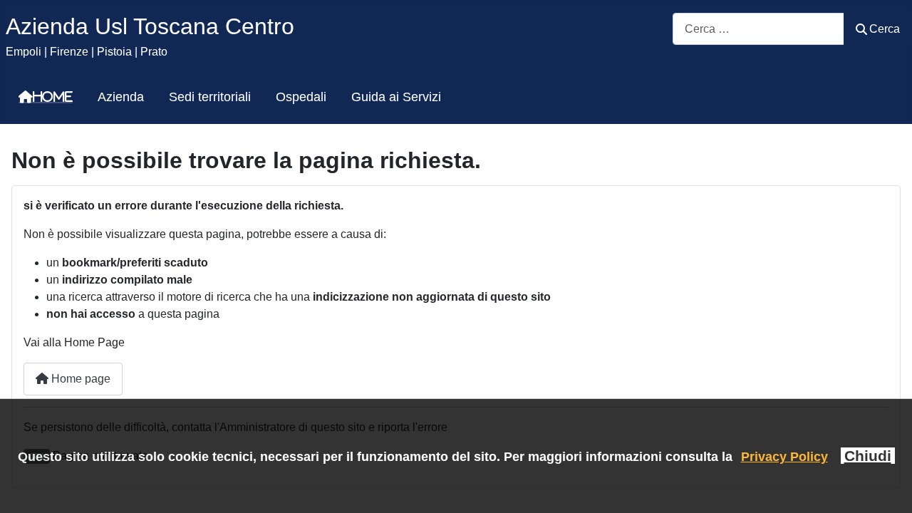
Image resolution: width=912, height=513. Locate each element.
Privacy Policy (784, 456)
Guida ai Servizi (396, 97)
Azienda (121, 97)
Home (53, 96)
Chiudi (867, 455)
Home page (79, 379)
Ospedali (301, 97)
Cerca (884, 29)
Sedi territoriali (210, 97)
